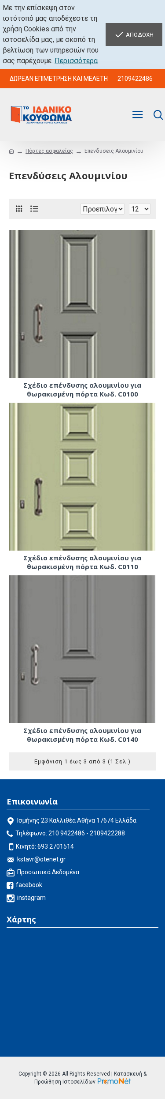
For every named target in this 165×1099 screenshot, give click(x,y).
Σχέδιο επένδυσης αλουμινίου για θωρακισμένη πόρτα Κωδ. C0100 (82, 389)
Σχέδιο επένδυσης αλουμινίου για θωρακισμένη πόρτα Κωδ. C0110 (82, 562)
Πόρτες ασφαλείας (49, 151)
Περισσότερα (76, 61)
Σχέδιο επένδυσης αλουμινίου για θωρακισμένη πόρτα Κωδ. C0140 (82, 735)
